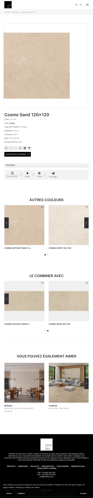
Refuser (9, 493)
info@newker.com (46, 477)
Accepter (83, 493)
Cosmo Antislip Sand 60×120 (19, 324)
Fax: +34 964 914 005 (46, 474)
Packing (10, 165)
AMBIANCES (23, 466)
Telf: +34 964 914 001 (46, 473)
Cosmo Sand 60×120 (59, 324)
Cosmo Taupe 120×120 (60, 248)
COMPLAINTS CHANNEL (47, 468)
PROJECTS (34, 466)
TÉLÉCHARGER (63, 466)
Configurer (21, 493)
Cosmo (12, 123)
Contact (53, 406)
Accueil (7, 12)
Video (39, 176)
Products (15, 12)
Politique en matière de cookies (28, 487)
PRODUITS (11, 466)
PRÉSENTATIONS (78, 466)
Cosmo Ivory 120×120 (15, 248)
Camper (8, 406)
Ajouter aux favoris (16, 154)
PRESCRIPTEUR (48, 466)
